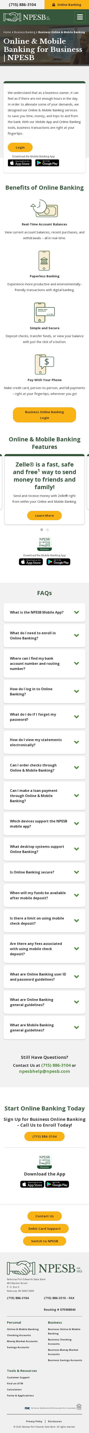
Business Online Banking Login (44, 415)
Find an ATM (15, 1383)
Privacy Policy (34, 1421)
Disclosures (55, 1421)
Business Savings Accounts (65, 1360)
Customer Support (18, 1377)
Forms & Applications (20, 1395)
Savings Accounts (18, 1347)
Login (20, 147)
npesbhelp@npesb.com (44, 1071)
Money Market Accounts (22, 1341)
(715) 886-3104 (22, 4)
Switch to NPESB (44, 1241)
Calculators (14, 1389)
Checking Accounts (19, 1335)
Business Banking (24, 32)
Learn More (44, 515)
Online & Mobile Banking (23, 1329)
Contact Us (44, 1216)
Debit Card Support (45, 1228)
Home (7, 32)
